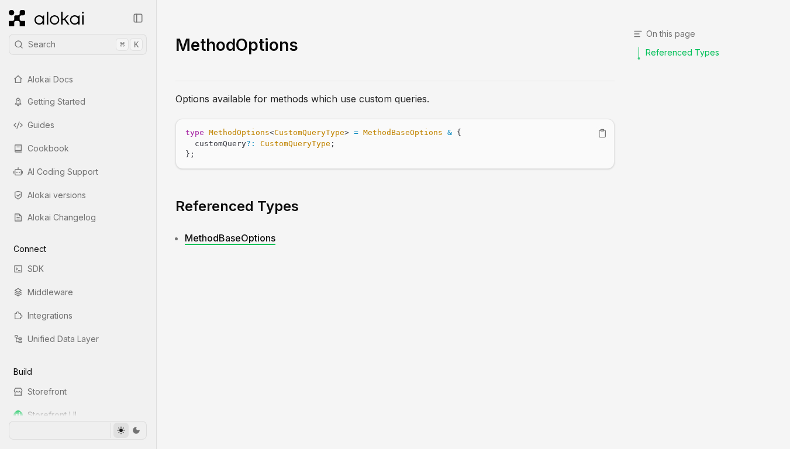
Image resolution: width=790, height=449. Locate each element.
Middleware (50, 292)
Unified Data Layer (63, 339)
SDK (35, 269)
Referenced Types (237, 206)
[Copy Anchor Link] (308, 206)
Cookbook (48, 148)
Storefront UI (52, 415)
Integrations (50, 315)
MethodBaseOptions (230, 238)
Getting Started (56, 101)
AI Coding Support (62, 172)
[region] (395, 143)
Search (83, 44)
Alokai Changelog (61, 217)
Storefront (47, 391)
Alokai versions (56, 195)
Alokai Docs (50, 79)
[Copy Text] (602, 133)
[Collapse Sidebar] (138, 18)
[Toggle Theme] (128, 430)
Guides (40, 125)
